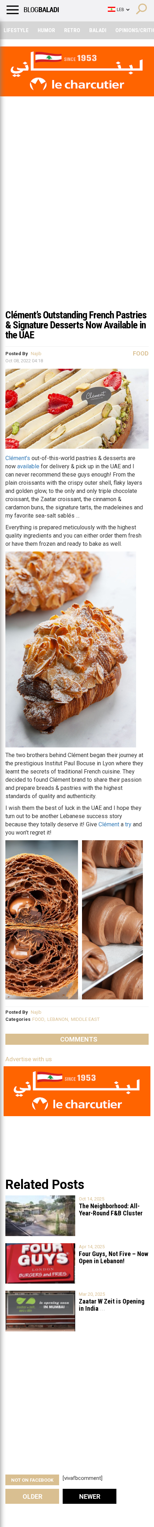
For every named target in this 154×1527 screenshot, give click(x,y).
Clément (108, 824)
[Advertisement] (77, 224)
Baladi (97, 30)
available (28, 466)
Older (32, 1496)
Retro (72, 30)
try (128, 824)
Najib (36, 353)
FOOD (38, 1019)
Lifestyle (16, 30)
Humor (46, 30)
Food (141, 353)
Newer (89, 1496)
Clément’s (17, 458)
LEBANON (57, 1019)
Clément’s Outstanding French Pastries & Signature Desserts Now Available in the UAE (75, 325)
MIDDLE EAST (85, 1019)
